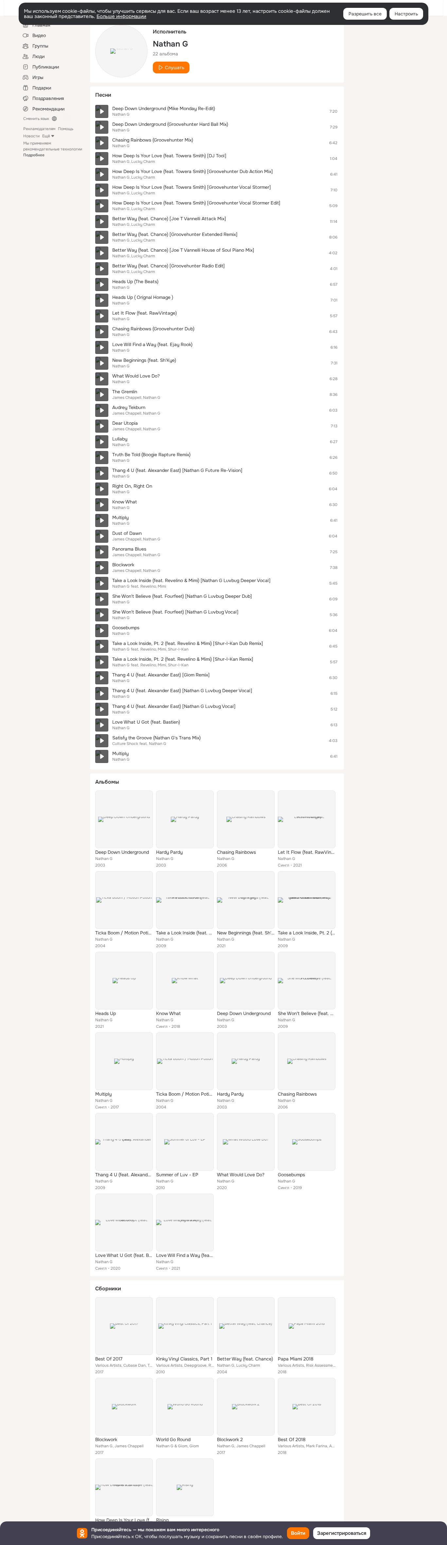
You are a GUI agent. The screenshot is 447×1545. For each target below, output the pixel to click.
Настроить (406, 14)
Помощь (65, 128)
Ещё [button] (46, 136)
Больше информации (121, 16)
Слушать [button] (174, 67)
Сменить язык (36, 118)
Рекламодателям (39, 128)
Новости (31, 136)
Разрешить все (365, 14)
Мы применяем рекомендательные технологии (52, 149)
